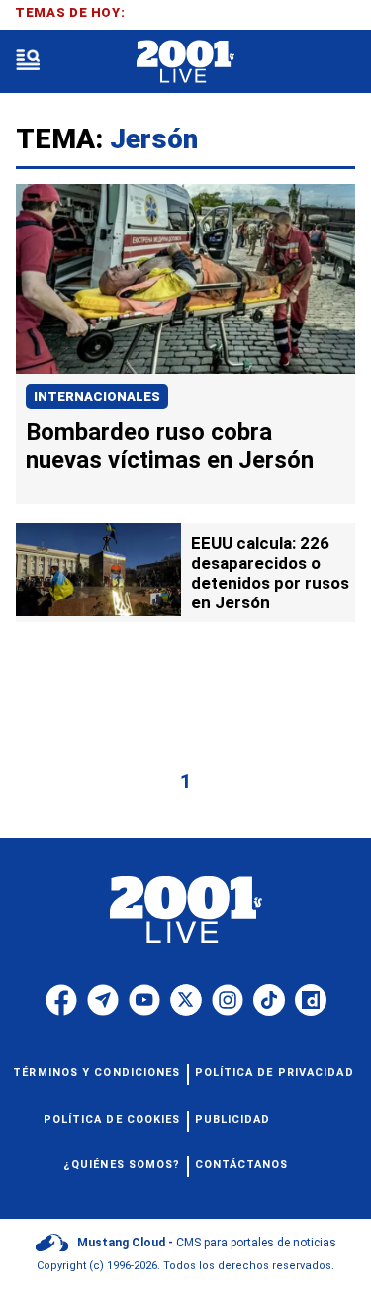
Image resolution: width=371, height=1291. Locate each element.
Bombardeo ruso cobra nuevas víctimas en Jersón (170, 446)
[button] (28, 61)
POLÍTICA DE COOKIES (112, 1119)
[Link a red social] (61, 1000)
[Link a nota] (185, 279)
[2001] (185, 62)
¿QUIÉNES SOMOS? (122, 1164)
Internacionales (97, 396)
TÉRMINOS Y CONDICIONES (96, 1072)
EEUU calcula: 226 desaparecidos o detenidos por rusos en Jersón (270, 572)
